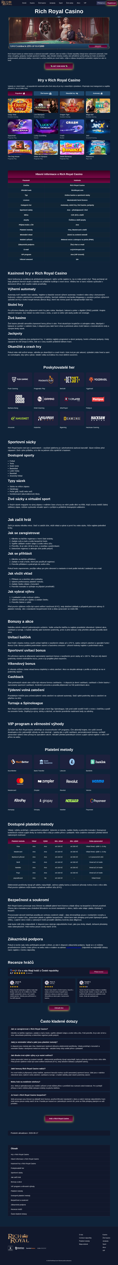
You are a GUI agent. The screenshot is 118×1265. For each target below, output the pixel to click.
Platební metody (17, 1191)
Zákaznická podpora (18, 1205)
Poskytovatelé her (17, 1168)
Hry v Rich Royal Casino (20, 1154)
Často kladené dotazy (19, 1214)
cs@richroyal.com (73, 947)
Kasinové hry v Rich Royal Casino (23, 1164)
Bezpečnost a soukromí (19, 1200)
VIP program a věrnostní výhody (23, 1186)
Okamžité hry (70, 93)
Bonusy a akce (16, 1182)
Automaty (96, 93)
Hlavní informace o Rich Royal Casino (25, 1159)
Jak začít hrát (16, 1177)
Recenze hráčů (16, 1209)
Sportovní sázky (17, 1173)
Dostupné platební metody (20, 1196)
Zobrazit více (59, 1008)
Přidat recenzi (98, 972)
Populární (18, 93)
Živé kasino (45, 93)
